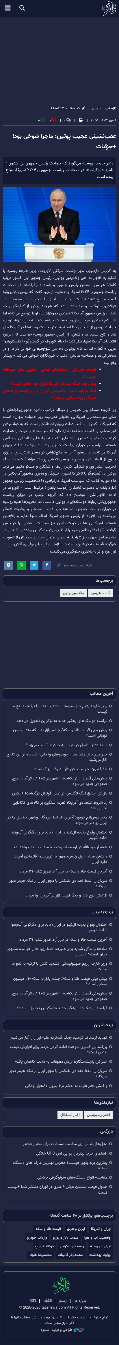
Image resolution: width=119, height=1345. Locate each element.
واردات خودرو (37, 1238)
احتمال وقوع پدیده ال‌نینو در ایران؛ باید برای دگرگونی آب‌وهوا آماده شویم (59, 835)
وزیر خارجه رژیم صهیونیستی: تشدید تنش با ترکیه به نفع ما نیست (59, 709)
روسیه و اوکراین (72, 1246)
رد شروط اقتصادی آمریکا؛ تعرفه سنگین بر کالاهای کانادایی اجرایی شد (59, 805)
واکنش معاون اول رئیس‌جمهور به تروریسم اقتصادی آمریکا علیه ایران (60, 859)
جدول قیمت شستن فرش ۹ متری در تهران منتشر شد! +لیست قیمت (57, 1189)
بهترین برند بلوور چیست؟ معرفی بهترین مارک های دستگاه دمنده (60, 1165)
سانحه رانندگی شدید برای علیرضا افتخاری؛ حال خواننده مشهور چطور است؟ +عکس (57, 952)
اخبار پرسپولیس (98, 1115)
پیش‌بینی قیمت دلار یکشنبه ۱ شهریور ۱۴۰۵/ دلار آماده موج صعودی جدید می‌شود (59, 781)
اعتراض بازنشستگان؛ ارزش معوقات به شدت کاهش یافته (61, 1061)
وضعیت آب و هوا (97, 1238)
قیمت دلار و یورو (65, 1238)
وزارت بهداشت (100, 1255)
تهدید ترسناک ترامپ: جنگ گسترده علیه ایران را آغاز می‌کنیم (58, 1037)
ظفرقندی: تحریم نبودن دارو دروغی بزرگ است (70, 769)
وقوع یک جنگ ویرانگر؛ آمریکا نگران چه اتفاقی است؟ (53, 384)
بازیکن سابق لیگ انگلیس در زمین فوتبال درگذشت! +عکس (59, 793)
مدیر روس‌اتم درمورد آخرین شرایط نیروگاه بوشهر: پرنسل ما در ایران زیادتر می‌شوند (57, 820)
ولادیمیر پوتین (73, 593)
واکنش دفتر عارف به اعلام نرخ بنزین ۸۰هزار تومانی (66, 1086)
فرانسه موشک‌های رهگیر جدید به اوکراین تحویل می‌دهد (61, 721)
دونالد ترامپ (44, 1246)
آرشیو (63, 1301)
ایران (95, 108)
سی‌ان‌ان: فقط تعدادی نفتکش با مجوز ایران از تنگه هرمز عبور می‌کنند (58, 883)
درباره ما (81, 1301)
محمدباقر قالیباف (70, 1255)
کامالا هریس (100, 593)
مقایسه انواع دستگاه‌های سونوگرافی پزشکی (72, 1177)
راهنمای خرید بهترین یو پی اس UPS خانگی (71, 1153)
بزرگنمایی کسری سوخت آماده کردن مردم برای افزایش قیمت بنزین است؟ (58, 1050)
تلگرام (48, 1301)
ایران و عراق (76, 1229)
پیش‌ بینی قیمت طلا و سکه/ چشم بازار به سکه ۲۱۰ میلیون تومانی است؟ (60, 733)
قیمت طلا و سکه (48, 1229)
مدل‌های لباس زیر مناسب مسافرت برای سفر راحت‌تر (65, 1144)
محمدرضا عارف (40, 1255)
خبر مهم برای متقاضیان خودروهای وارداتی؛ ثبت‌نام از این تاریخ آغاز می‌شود (56, 757)
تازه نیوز (59, 8)
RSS (32, 1301)
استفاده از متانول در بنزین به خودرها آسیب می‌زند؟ (66, 745)
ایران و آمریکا (101, 1229)
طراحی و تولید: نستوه (56, 1330)
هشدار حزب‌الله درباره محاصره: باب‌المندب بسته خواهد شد (60, 847)
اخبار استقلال (70, 1115)
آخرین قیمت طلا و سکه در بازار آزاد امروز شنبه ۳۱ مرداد (63, 871)
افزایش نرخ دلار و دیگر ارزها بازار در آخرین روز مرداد (66, 895)
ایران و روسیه (100, 1246)
